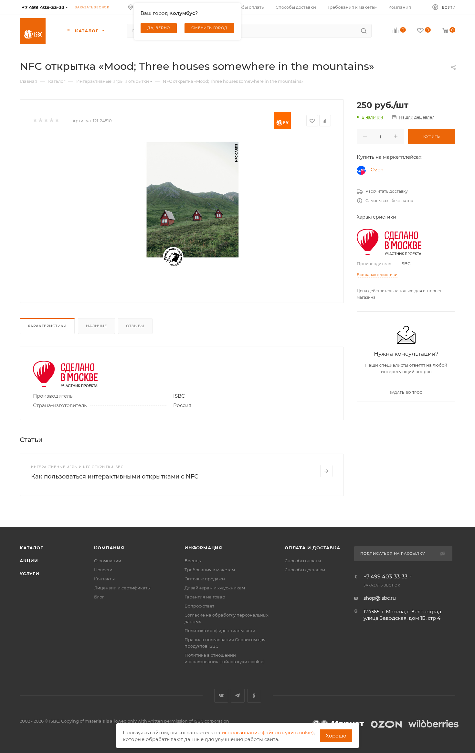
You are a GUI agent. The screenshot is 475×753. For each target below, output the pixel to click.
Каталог (31, 547)
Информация (203, 547)
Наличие (96, 326)
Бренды (193, 560)
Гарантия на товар (205, 596)
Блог (99, 596)
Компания (109, 547)
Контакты (104, 578)
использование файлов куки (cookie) (268, 732)
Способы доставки (305, 569)
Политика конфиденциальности (220, 630)
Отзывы (135, 326)
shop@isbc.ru (380, 598)
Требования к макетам (210, 569)
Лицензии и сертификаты (122, 587)
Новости (103, 569)
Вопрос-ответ (199, 605)
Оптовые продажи (205, 578)
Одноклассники (254, 696)
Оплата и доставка (312, 547)
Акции (29, 560)
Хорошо (336, 736)
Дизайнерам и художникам (215, 587)
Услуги (29, 573)
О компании (107, 560)
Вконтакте (221, 696)
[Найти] (364, 31)
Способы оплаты (303, 560)
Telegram (238, 696)
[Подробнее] (326, 471)
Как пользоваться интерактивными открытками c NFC (114, 476)
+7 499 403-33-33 (385, 576)
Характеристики (47, 326)
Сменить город (209, 28)
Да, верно (158, 28)
